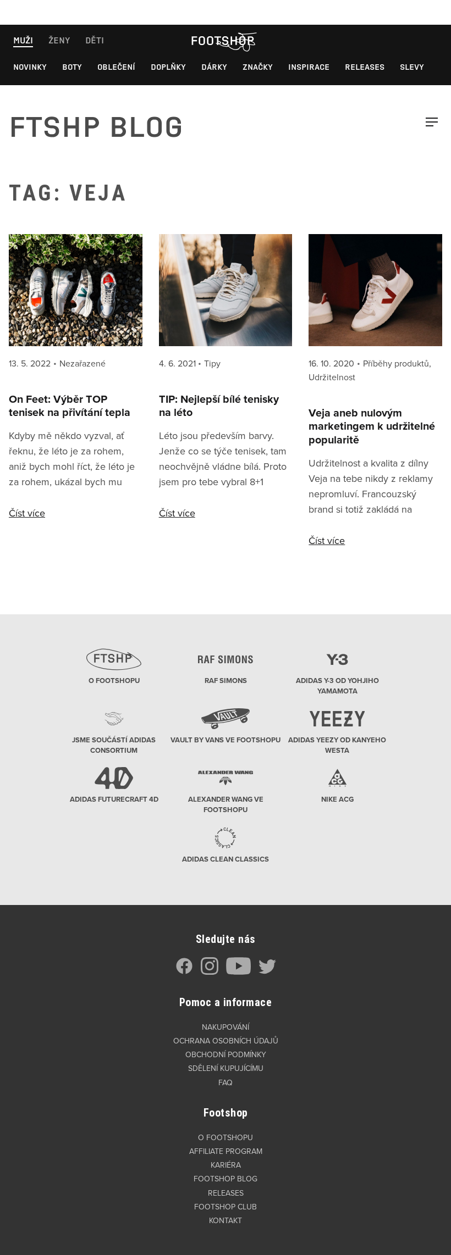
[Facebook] (184, 972)
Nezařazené (82, 363)
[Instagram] (209, 972)
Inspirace (308, 67)
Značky (258, 67)
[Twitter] (267, 972)
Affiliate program (225, 1151)
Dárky (214, 67)
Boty (72, 67)
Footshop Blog (225, 1179)
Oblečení (116, 67)
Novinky (30, 67)
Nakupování (225, 1027)
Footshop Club (225, 1207)
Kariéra (226, 1165)
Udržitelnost (332, 377)
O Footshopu (225, 1137)
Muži (23, 40)
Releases (364, 67)
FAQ (225, 1082)
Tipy (212, 363)
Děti (94, 40)
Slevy (412, 67)
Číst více (27, 513)
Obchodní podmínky (225, 1054)
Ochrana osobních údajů (225, 1041)
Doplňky (168, 67)
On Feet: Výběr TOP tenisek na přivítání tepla (69, 406)
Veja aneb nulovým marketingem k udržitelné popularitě (372, 427)
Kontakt (225, 1220)
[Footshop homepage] (222, 40)
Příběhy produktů (396, 363)
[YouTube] (238, 972)
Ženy (59, 40)
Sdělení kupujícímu (225, 1068)
